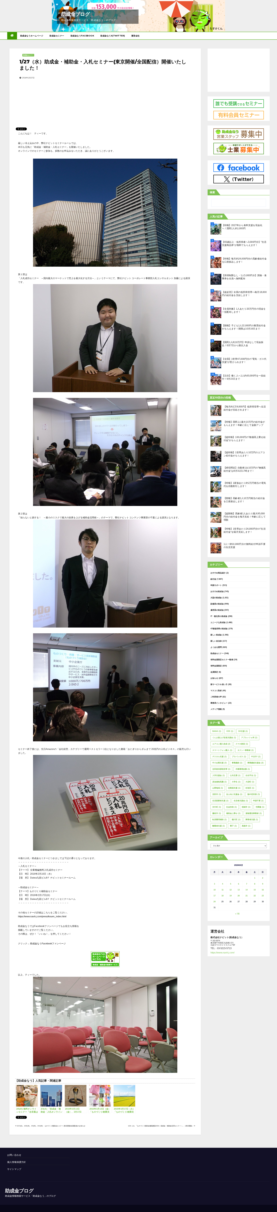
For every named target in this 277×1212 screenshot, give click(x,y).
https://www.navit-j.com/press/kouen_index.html (42, 916)
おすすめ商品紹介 (218, 573)
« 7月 (237, 914)
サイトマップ (14, 1169)
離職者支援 (218, 826)
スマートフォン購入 (222, 750)
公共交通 (235, 775)
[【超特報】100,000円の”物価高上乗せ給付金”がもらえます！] (215, 441)
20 (239, 896)
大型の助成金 (216, 598)
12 (231, 890)
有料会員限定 (216, 666)
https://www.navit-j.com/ (222, 952)
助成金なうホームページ (31, 35)
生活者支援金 (241, 801)
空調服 (260, 807)
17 (215, 896)
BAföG (216, 731)
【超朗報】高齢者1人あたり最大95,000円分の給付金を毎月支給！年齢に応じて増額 (245, 516)
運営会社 (135, 35)
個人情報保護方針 (16, 1162)
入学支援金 (218, 775)
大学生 (236, 782)
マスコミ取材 (216, 690)
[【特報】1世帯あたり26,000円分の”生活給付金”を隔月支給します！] (215, 532)
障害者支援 (252, 819)
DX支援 (243, 731)
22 (255, 896)
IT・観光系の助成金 (219, 616)
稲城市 (246, 807)
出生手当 (251, 775)
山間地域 (217, 788)
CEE (229, 731)
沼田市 (216, 794)
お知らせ (214, 678)
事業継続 (237, 763)
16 (263, 890)
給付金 (213, 579)
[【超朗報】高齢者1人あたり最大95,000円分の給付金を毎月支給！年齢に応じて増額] (215, 517)
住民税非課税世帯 (221, 769)
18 (222, 896)
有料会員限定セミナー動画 (221, 660)
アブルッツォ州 (249, 737)
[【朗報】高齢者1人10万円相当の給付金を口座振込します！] (215, 502)
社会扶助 (231, 807)
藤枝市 (216, 813)
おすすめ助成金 (217, 591)
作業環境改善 (243, 769)
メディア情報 (216, 709)
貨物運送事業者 (254, 813)
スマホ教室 (242, 744)
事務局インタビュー (219, 703)
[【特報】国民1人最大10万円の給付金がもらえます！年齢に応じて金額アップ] (215, 425)
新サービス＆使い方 (219, 684)
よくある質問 (216, 647)
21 (247, 896)
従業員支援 (234, 788)
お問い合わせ (14, 1155)
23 (263, 896)
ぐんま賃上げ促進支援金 (224, 737)
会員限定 (214, 672)
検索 (212, 192)
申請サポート (216, 585)
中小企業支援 (219, 763)
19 (231, 896)
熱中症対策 (253, 794)
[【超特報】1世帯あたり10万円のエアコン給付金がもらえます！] (215, 456)
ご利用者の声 (216, 697)
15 (255, 890)
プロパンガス (239, 756)
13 (239, 890)
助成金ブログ (75, 14)
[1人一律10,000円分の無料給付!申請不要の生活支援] (215, 548)
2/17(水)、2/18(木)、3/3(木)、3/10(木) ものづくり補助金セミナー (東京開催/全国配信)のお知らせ (51, 1126)
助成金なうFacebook (82, 35)
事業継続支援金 (255, 763)
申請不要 (258, 801)
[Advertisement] (105, 98)
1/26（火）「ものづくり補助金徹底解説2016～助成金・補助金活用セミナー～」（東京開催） (161, 1126)
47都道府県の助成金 (219, 629)
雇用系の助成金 (217, 610)
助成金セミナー (56, 35)
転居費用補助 (219, 819)
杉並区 (250, 788)
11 (222, 890)
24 (215, 902)
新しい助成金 (216, 635)
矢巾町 (216, 807)
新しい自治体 (216, 641)
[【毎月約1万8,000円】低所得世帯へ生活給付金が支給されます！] (215, 410)
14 (247, 890)
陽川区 (236, 819)
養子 (233, 826)
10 (215, 890)
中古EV (255, 756)
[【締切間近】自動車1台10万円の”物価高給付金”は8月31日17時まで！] (215, 471)
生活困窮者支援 (220, 801)
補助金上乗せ (233, 813)
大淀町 (250, 782)
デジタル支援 (219, 756)
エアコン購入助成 (221, 744)
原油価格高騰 (219, 782)
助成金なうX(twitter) (112, 35)
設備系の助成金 (217, 604)
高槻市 (246, 826)
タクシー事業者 (245, 750)
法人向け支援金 (234, 794)
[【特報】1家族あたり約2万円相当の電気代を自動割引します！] (215, 486)
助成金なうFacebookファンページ (48, 943)
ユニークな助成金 (218, 622)
